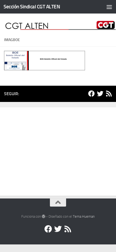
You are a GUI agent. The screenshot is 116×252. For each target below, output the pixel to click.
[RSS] (108, 93)
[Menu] (109, 7)
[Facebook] (91, 93)
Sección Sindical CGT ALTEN (32, 7)
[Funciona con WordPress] (43, 216)
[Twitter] (100, 93)
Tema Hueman (84, 216)
